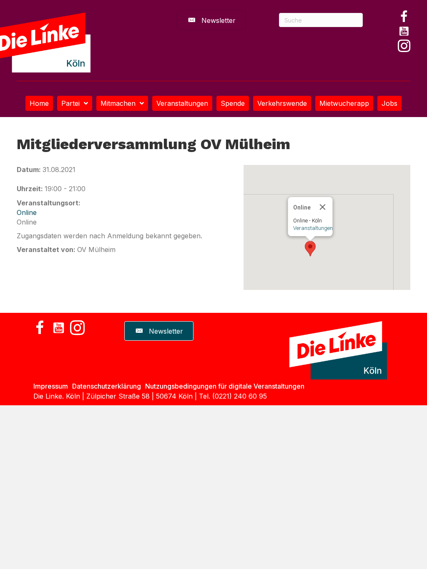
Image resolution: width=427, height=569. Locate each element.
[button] (404, 16)
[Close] (323, 207)
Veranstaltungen (313, 228)
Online (27, 212)
